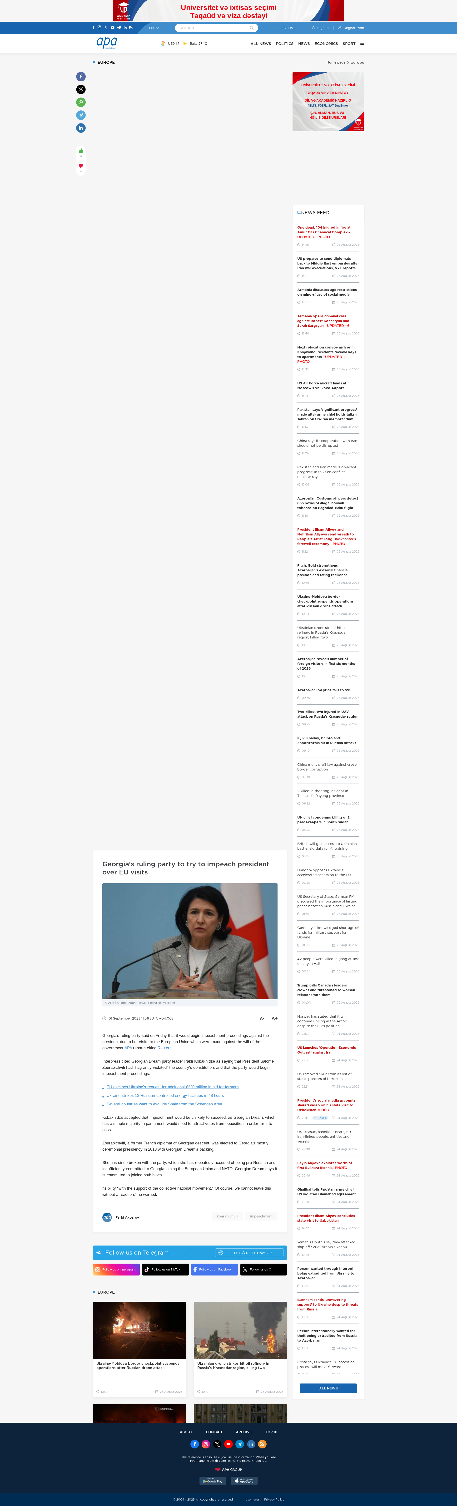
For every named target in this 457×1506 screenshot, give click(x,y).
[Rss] (131, 28)
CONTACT (214, 1432)
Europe (357, 62)
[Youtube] (112, 28)
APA (128, 1048)
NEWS (304, 43)
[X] (106, 28)
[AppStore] (244, 1481)
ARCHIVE (244, 1432)
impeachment (261, 1216)
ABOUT (186, 1432)
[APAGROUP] (228, 1469)
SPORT (349, 43)
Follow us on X (260, 1269)
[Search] (251, 28)
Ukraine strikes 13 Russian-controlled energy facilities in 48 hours (165, 1095)
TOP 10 (271, 1432)
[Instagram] (99, 27)
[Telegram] (119, 28)
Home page (336, 62)
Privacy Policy (274, 1499)
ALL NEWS (261, 43)
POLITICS (284, 43)
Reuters (165, 1048)
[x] (217, 1444)
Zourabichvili (227, 1216)
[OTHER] (360, 43)
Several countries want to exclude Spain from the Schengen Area (164, 1104)
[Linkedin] (125, 28)
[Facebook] (94, 27)
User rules (252, 1499)
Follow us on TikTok (166, 1269)
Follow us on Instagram (118, 1269)
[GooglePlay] (213, 1481)
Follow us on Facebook (216, 1269)
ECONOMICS (326, 43)
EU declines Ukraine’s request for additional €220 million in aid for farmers (173, 1087)
